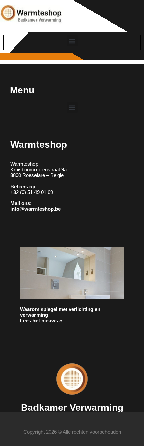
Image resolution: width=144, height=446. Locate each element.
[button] (72, 40)
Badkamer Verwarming (72, 407)
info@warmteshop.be (35, 209)
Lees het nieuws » (41, 320)
